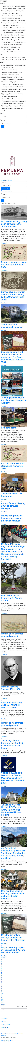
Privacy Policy (5, 1040)
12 (1, 979)
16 (1, 986)
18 (1, 990)
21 (1, 995)
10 (1, 975)
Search (3, 121)
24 (2, 1001)
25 (2, 1003)
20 (2, 993)
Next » (3, 1004)
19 (1, 992)
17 (1, 988)
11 (1, 977)
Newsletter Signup (6, 180)
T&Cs (10, 1040)
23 (2, 999)
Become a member (6, 191)
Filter (4, 1)
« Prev (3, 957)
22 (2, 997)
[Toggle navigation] (0, 119)
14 (1, 983)
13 (1, 981)
